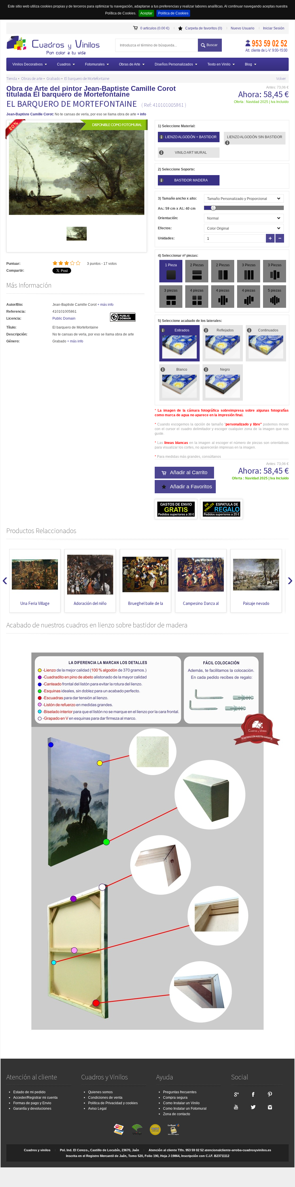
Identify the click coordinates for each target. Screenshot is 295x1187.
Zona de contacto (176, 1114)
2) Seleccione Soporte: (176, 169)
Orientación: (168, 218)
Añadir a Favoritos (191, 487)
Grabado (53, 78)
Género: (13, 341)
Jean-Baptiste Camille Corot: (30, 114)
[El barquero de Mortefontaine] (77, 243)
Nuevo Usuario (242, 28)
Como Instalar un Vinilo (181, 1103)
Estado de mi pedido (29, 1092)
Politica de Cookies (173, 13)
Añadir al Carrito (188, 472)
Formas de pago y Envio (32, 1103)
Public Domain (63, 318)
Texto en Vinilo (218, 64)
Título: (11, 327)
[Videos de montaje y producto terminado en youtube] (236, 1107)
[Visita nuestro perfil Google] (236, 1094)
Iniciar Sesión (273, 28)
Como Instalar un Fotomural (185, 1109)
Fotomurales (95, 64)
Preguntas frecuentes (179, 1092)
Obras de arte (31, 78)
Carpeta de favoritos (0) (203, 28)
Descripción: (16, 334)
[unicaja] (137, 1129)
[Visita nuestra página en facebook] (253, 1094)
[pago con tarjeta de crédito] (119, 1129)
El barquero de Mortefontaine (86, 78)
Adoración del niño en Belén (34, 606)
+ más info (105, 305)
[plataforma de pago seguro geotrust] (173, 1129)
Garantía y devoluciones (32, 1109)
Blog (248, 64)
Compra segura (175, 1098)
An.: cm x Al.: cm (177, 209)
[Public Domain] (122, 320)
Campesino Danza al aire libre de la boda (145, 606)
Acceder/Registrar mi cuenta (35, 1098)
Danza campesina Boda (256, 606)
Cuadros (64, 64)
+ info (141, 114)
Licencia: (13, 318)
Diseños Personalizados (174, 64)
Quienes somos (100, 1092)
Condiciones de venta (105, 1098)
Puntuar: (13, 264)
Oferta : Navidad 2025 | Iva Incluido (261, 102)
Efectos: (165, 228)
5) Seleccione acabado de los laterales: (190, 321)
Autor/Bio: (14, 305)
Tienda (11, 78)
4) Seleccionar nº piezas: (178, 256)
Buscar (212, 45)
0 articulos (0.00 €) (154, 28)
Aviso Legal (97, 1109)
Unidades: (166, 238)
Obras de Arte (129, 64)
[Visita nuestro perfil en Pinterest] (270, 1094)
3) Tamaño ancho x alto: (177, 198)
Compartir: (15, 271)
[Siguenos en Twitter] (253, 1107)
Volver (281, 78)
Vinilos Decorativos (27, 64)
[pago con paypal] (155, 1129)
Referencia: (16, 312)
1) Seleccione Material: (176, 126)
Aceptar (146, 13)
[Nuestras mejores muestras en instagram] (270, 1107)
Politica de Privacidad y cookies (113, 1103)
